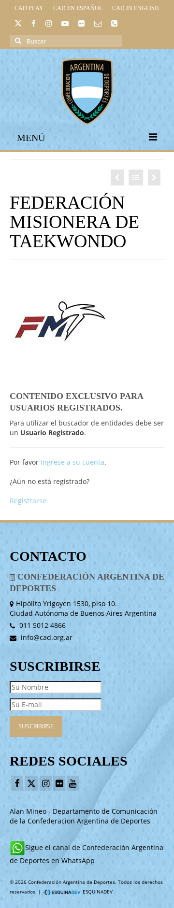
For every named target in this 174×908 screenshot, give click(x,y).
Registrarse (28, 500)
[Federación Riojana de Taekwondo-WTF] (117, 177)
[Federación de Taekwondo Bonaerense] (154, 177)
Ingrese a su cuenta (72, 462)
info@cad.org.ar (45, 637)
